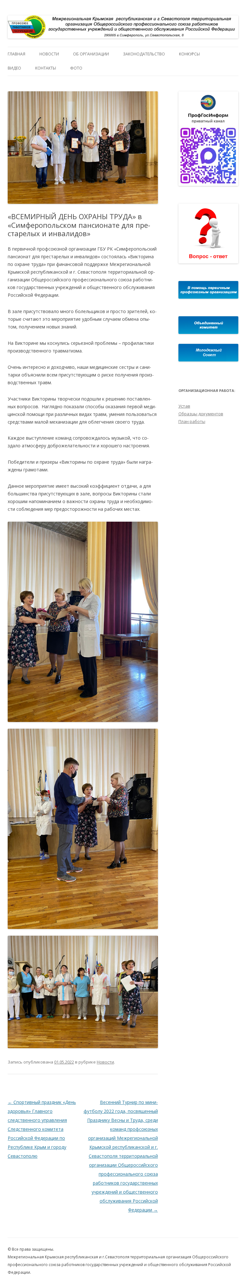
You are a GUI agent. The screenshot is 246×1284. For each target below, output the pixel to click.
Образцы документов (200, 414)
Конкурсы (189, 54)
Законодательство (144, 54)
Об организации (91, 54)
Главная (16, 54)
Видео (14, 68)
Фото (76, 68)
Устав (184, 406)
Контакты (45, 68)
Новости (49, 54)
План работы (191, 421)
